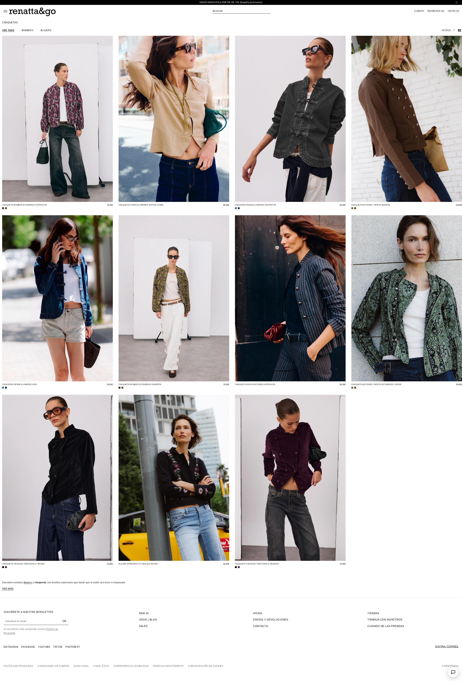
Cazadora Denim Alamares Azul (20, 384)
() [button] (436, 11)
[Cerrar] (456, 2)
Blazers (46, 30)
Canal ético (101, 666)
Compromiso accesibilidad (131, 666)
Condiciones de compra (53, 666)
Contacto (260, 626)
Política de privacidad (18, 666)
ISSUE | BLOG (148, 619)
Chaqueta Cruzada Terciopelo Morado (257, 564)
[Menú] (5, 11)
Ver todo (8, 30)
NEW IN (144, 613)
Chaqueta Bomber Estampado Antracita (24, 205)
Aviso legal (81, 666)
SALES (143, 626)
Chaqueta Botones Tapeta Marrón (370, 205)
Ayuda (257, 613)
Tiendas (373, 613)
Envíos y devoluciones (270, 619)
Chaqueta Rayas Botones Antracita (255, 384)
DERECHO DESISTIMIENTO (168, 666)
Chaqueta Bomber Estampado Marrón (140, 384)
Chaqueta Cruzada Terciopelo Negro (23, 564)
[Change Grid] (459, 30)
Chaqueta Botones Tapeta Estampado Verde (376, 384)
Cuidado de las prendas (385, 626)
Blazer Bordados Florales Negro (138, 564)
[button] (242, 11)
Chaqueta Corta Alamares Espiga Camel (141, 205)
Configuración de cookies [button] (205, 666)
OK (64, 621)
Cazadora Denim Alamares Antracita (255, 205)
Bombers (27, 30)
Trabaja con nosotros (384, 619)
